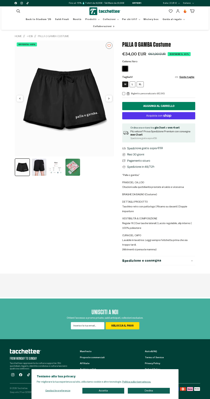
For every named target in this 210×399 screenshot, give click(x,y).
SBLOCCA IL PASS (122, 325)
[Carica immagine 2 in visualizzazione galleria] (39, 167)
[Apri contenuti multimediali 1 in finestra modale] (64, 98)
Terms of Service (154, 357)
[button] (18, 11)
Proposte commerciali (92, 357)
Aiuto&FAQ (151, 351)
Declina (149, 390)
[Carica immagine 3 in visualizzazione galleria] (55, 167)
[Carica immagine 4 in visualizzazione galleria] (72, 167)
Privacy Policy (152, 363)
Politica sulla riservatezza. (136, 381)
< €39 (30, 36)
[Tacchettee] (25, 351)
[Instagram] (13, 375)
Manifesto (86, 351)
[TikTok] (29, 375)
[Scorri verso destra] (109, 98)
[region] (64, 108)
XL (140, 84)
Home (18, 36)
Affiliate (84, 363)
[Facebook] (21, 375)
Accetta (103, 390)
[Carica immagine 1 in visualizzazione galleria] (22, 167)
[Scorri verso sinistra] (20, 98)
